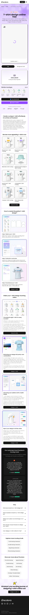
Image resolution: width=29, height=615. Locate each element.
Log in (22, 2)
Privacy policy (4, 612)
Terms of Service (12, 612)
